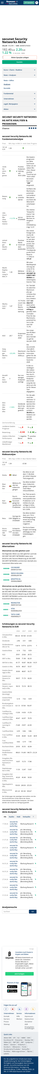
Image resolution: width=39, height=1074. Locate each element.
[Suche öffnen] (36, 2)
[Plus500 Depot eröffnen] (11, 3)
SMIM (23, 1038)
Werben (19, 1019)
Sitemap (7, 1024)
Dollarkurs (21, 1045)
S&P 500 (16, 1042)
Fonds (24, 1047)
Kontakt (6, 1016)
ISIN (17, 45)
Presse (6, 1022)
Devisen (13, 1045)
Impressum (29, 1016)
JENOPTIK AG (16, 579)
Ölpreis (29, 1051)
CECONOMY (15, 567)
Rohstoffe (25, 1049)
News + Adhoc (9, 80)
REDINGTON (15, 603)
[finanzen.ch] (12, 1)
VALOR (4, 45)
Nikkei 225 (7, 1042)
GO (33, 912)
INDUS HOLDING (17, 573)
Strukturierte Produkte (12, 1049)
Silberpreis (16, 1047)
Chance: (6, 128)
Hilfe (18, 1016)
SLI (18, 1038)
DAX (28, 1038)
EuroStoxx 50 (8, 1040)
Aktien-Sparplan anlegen (20, 57)
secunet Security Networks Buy (14, 824)
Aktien (6, 1045)
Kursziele (7, 88)
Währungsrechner (18, 1051)
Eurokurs (7, 1047)
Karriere (7, 1019)
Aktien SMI (7, 1038)
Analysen (7, 84)
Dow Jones (19, 1040)
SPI (14, 1038)
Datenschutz (29, 1019)
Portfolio (7, 1051)
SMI (22, 1042)
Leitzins (6, 1054)
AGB (26, 1024)
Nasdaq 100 (29, 1040)
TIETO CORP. (15, 614)
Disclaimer (28, 1022)
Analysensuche (9, 907)
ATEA (13, 609)
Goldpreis (28, 1042)
